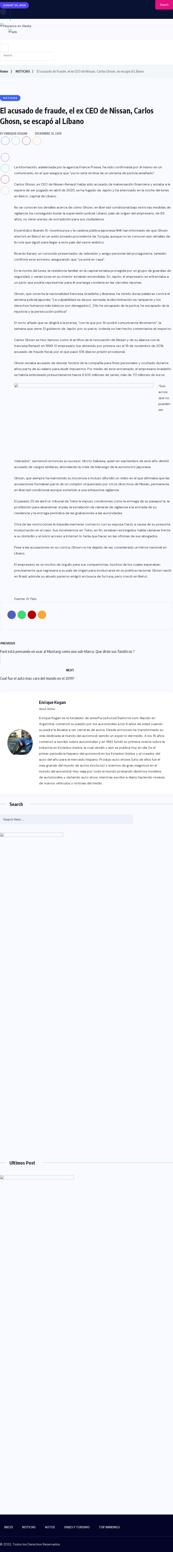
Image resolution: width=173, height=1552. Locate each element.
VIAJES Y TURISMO (76, 1527)
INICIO (8, 1527)
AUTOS (50, 1527)
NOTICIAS (23, 71)
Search (164, 4)
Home (4, 71)
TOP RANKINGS (109, 1527)
